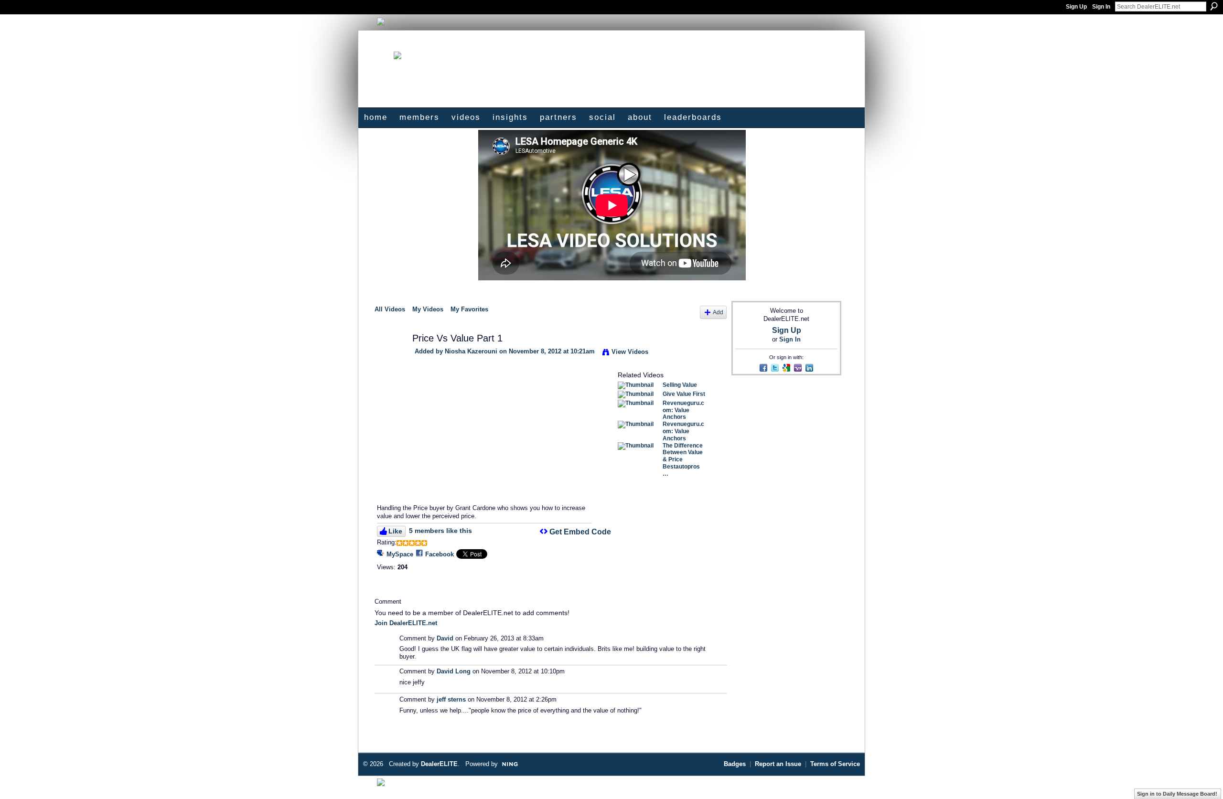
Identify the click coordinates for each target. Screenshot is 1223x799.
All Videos (390, 309)
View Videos (630, 351)
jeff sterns (451, 699)
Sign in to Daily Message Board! (1177, 794)
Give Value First (684, 394)
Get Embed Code (580, 532)
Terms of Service (835, 763)
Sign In (1101, 6)
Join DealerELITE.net (406, 623)
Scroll (1199, 777)
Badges (735, 763)
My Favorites (469, 309)
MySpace (399, 554)
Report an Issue (778, 763)
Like (395, 531)
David (445, 638)
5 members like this (440, 530)
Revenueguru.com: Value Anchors (683, 410)
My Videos (427, 309)
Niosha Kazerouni (471, 351)
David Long (454, 671)
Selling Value (680, 385)
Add (718, 312)
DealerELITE (439, 763)
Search (1214, 6)
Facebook (439, 554)
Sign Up (1076, 6)
